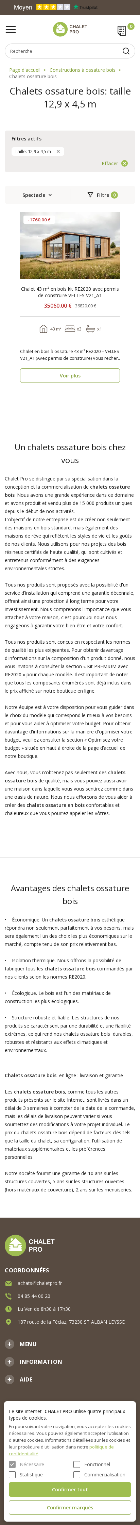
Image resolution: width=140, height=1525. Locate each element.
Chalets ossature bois (33, 76)
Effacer (110, 163)
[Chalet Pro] (70, 29)
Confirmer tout (70, 1489)
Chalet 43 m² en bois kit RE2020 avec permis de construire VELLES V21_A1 (70, 292)
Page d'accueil (24, 70)
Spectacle (33, 195)
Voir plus (70, 375)
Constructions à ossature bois (83, 70)
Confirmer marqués (70, 1507)
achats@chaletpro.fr (40, 1283)
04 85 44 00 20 (34, 1296)
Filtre (103, 195)
